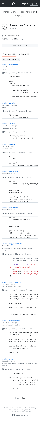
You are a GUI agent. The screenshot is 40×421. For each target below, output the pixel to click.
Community (32, 408)
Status (25, 408)
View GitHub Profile (20, 45)
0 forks (12, 73)
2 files (6, 73)
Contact (16, 410)
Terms (6, 408)
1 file (5, 177)
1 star (30, 73)
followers (8, 39)
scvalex (4, 65)
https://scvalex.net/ (11, 36)
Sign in (25, 4)
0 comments (22, 73)
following (18, 39)
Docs (10, 410)
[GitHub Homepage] (13, 415)
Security (18, 408)
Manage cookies (26, 410)
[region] (20, 87)
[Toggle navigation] (3, 3)
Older (24, 398)
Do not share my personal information (20, 412)
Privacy (12, 408)
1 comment (21, 111)
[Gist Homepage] (13, 3)
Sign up (34, 4)
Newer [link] (16, 398)
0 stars (29, 111)
